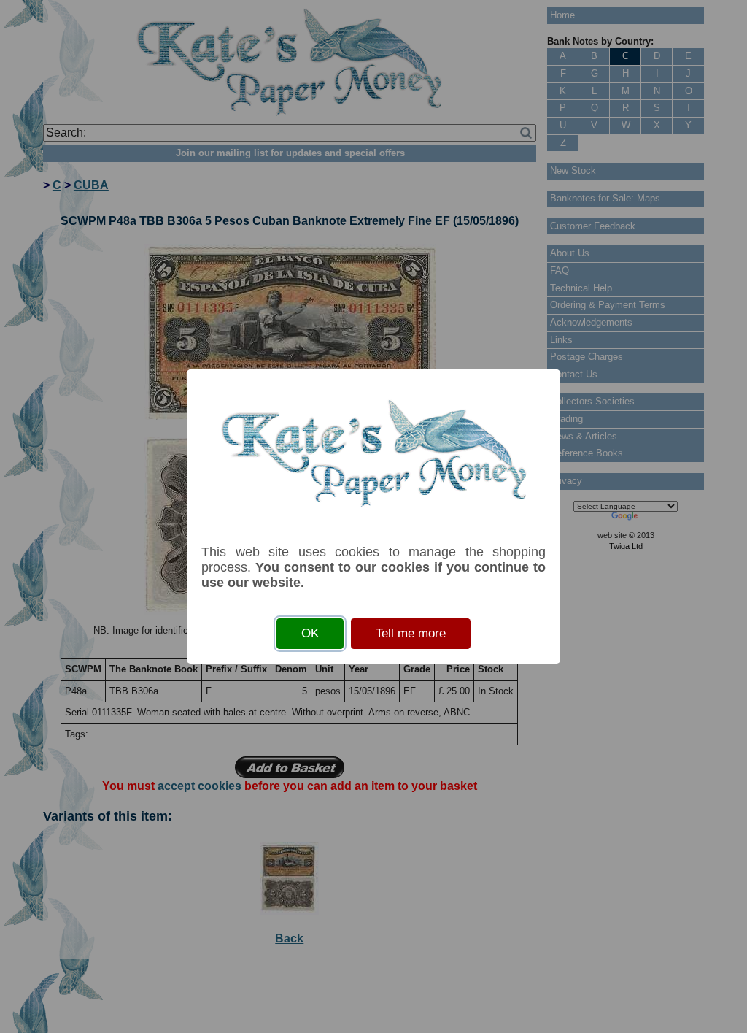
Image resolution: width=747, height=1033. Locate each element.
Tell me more (411, 633)
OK (310, 633)
